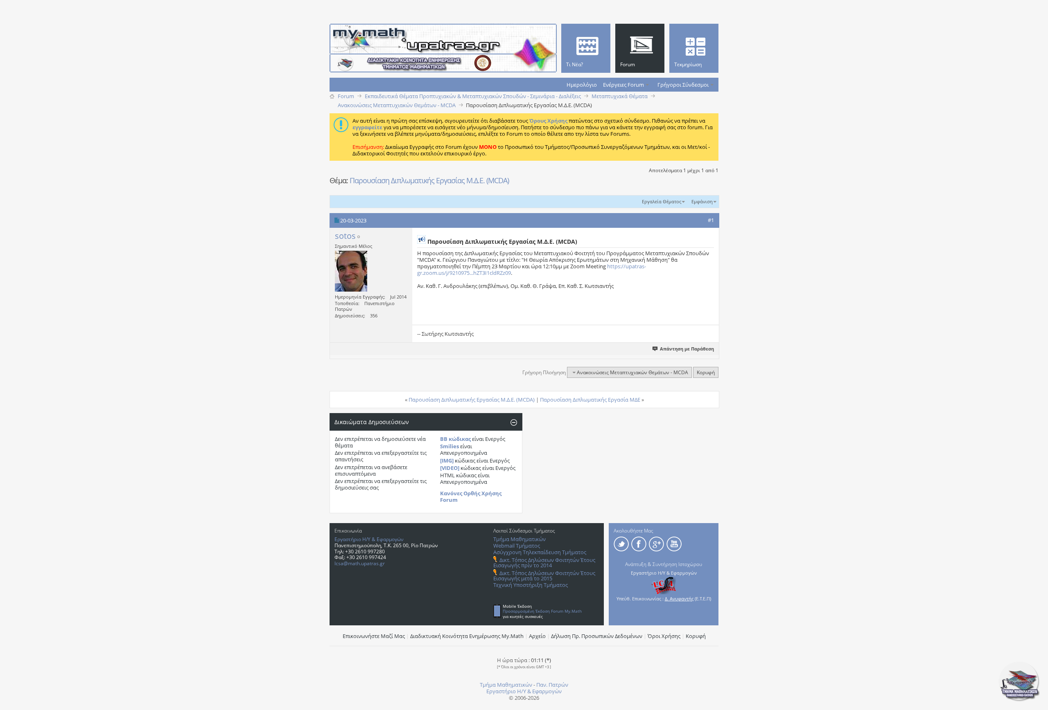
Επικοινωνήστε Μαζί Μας (374, 636)
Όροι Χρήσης (664, 636)
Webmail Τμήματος (516, 545)
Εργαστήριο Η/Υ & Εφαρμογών (369, 539)
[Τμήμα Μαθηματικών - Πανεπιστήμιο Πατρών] (1019, 699)
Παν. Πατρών (552, 684)
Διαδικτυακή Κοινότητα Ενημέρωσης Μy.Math (467, 636)
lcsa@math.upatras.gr (359, 563)
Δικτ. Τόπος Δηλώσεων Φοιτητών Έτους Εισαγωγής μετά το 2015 (544, 575)
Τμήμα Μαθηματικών (519, 539)
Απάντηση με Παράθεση (687, 349)
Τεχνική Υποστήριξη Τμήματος (530, 585)
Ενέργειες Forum (623, 84)
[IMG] (447, 460)
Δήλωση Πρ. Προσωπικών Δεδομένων (596, 636)
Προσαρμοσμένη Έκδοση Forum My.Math (542, 611)
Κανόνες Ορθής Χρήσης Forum (470, 496)
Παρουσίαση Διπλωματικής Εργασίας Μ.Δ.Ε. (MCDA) (429, 180)
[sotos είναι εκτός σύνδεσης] (351, 271)
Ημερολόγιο (582, 84)
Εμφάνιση (702, 201)
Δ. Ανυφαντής (679, 598)
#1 (711, 220)
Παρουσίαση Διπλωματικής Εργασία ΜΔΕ (590, 399)
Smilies (449, 446)
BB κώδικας (455, 439)
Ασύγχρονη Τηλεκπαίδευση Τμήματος (539, 552)
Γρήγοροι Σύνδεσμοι (683, 84)
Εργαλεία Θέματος (661, 201)
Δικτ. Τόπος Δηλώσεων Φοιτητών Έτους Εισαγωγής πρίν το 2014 (544, 562)
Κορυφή (706, 372)
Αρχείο (537, 636)
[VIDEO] (449, 468)
